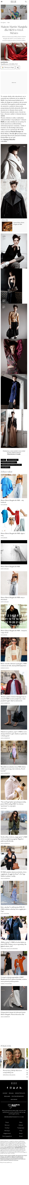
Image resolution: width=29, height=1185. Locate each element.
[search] (25, 1)
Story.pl (20, 1136)
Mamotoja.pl (7, 1130)
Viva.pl (20, 1130)
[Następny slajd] (27, 1058)
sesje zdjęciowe (12, 460)
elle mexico (5, 467)
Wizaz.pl (20, 1133)
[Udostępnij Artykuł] (18, 67)
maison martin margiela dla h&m (11, 464)
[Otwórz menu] (2, 1)
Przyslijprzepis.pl (20, 1128)
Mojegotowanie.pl (7, 1133)
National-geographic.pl (7, 1136)
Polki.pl (20, 1122)
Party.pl (7, 1122)
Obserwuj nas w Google (9, 67)
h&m (3, 460)
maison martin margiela (8, 462)
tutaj (11, 1162)
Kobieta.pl (21, 1125)
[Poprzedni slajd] (1, 1058)
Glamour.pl (7, 1125)
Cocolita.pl (7, 1128)
